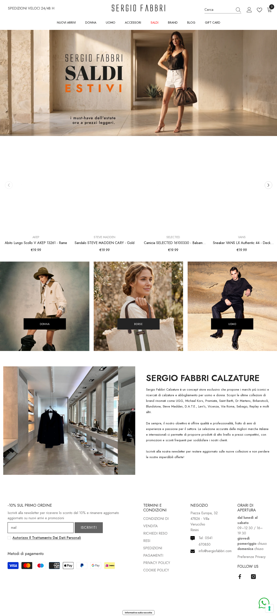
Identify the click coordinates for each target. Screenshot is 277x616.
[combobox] (219, 9)
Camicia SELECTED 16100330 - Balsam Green (173, 243)
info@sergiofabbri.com (215, 550)
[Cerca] (223, 9)
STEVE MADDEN (104, 237)
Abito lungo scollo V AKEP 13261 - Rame (36, 243)
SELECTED (173, 237)
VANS (242, 237)
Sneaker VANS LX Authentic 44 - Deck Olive (242, 243)
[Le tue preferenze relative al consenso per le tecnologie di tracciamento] (269, 608)
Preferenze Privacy (251, 556)
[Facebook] (240, 576)
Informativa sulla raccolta (138, 612)
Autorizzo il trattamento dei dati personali (47, 537)
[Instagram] (253, 576)
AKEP (35, 237)
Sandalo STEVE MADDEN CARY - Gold (104, 243)
